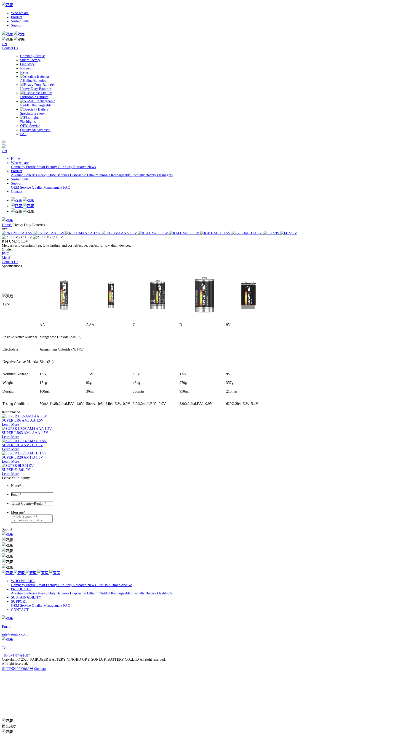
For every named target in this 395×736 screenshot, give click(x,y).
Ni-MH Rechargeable (115, 175)
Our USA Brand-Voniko (114, 585)
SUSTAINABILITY (26, 597)
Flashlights (165, 175)
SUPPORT (19, 601)
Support (16, 25)
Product (16, 17)
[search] (197, 34)
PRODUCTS (21, 589)
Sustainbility (20, 21)
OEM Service (21, 187)
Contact (16, 191)
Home (15, 159)
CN (4, 44)
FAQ (66, 187)
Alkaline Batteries (24, 175)
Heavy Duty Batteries (54, 175)
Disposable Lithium (84, 175)
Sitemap (40, 669)
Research (80, 167)
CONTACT (20, 610)
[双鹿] (7, 534)
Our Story (65, 167)
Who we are (20, 13)
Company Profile (24, 167)
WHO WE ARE (23, 581)
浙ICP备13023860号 (17, 669)
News (91, 167)
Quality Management (47, 187)
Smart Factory (47, 167)
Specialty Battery (144, 175)
